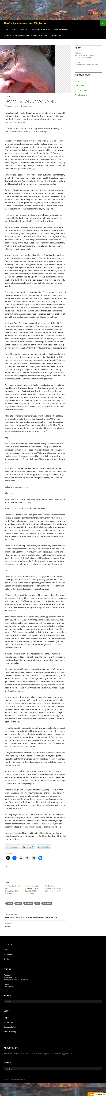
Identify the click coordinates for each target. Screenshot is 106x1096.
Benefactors (56, 35)
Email (6, 959)
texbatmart (27, 106)
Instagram (8, 954)
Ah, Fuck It (49, 886)
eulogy (10, 903)
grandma (28, 903)
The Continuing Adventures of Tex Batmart (26, 23)
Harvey (9, 925)
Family (7, 97)
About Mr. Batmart (61, 29)
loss (37, 903)
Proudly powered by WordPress (14, 1080)
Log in (77, 81)
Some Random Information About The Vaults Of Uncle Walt (26, 35)
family (18, 903)
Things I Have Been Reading (40, 29)
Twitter (7, 949)
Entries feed (79, 85)
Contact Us (23, 29)
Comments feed (81, 90)
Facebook (8, 945)
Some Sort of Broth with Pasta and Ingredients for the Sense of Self (31, 915)
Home (6, 29)
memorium (47, 903)
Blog (13, 29)
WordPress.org (81, 95)
